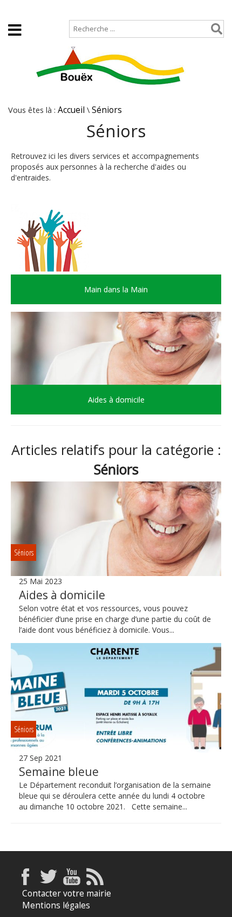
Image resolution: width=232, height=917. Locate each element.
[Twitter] (48, 882)
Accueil (22, 9)
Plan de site (73, 9)
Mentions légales (56, 905)
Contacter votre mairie (66, 893)
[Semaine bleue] (116, 698)
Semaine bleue (59, 771)
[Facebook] (25, 882)
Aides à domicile (62, 595)
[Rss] (95, 882)
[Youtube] (71, 882)
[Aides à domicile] (116, 529)
